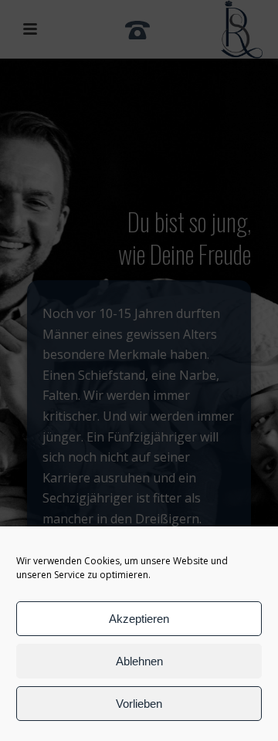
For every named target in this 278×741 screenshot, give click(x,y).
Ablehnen (139, 661)
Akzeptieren (139, 618)
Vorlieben (139, 703)
